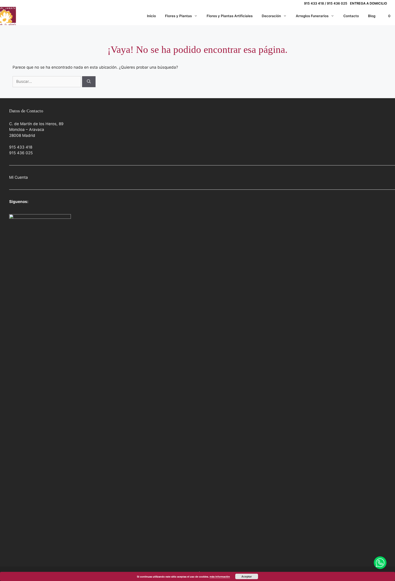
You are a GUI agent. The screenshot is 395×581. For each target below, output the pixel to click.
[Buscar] (89, 81)
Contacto (351, 16)
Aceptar (246, 576)
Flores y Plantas (178, 16)
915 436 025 (21, 153)
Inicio (151, 16)
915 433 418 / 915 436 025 (325, 3)
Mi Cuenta (18, 177)
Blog (371, 16)
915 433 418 (20, 147)
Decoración (271, 16)
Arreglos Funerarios (312, 16)
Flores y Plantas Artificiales (230, 16)
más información (220, 576)
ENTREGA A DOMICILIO (368, 3)
